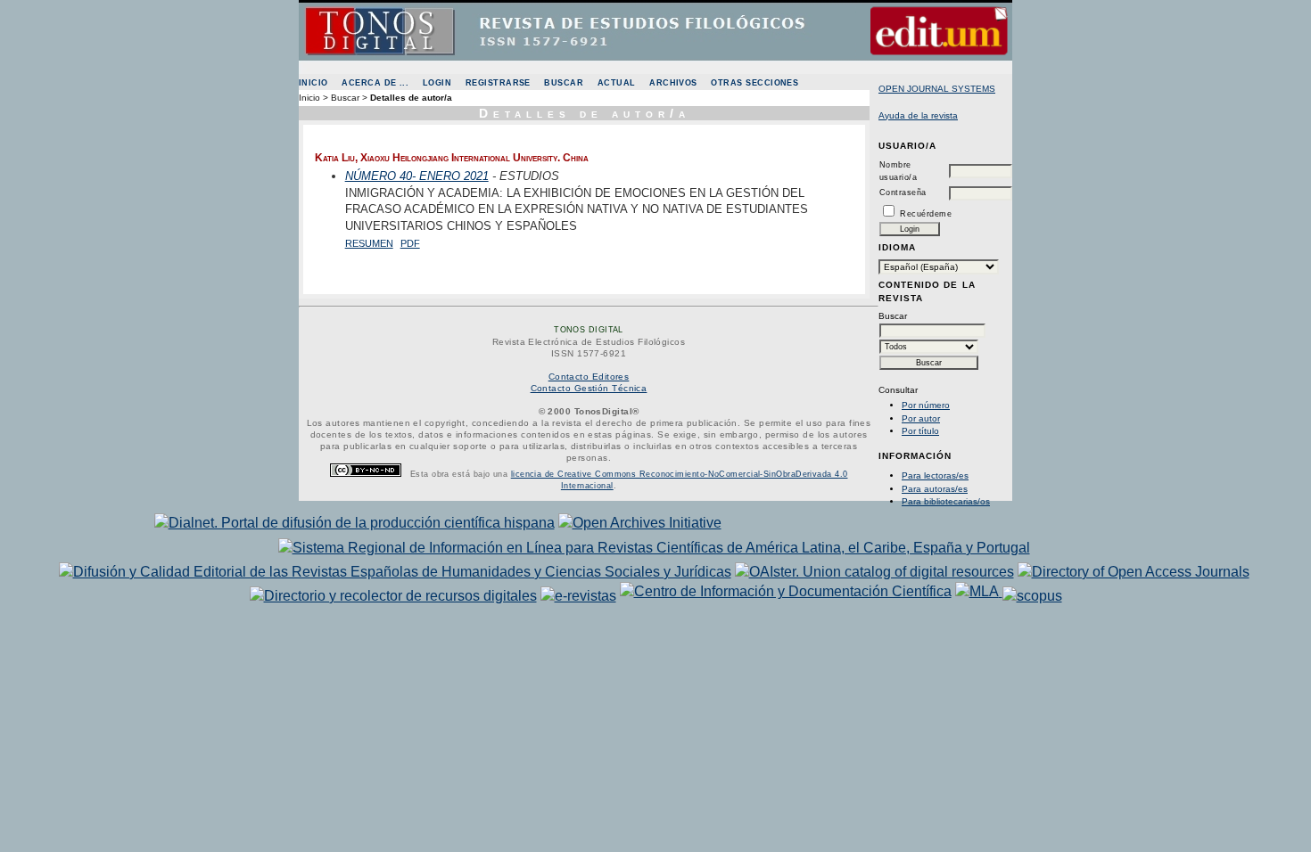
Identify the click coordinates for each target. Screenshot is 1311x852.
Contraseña (903, 192)
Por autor (921, 418)
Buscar (563, 82)
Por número (926, 405)
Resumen (369, 243)
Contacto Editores (589, 376)
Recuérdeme (926, 213)
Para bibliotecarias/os (946, 501)
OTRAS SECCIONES (754, 82)
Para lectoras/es (935, 475)
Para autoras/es (935, 489)
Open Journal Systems (936, 89)
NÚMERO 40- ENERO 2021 (417, 176)
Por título (920, 431)
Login (437, 82)
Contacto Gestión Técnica (589, 388)
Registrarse (498, 82)
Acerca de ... (375, 82)
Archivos (673, 82)
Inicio (313, 82)
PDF (410, 243)
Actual (617, 82)
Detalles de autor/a (411, 97)
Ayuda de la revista (918, 115)
